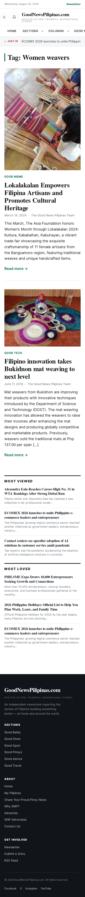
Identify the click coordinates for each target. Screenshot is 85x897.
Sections (30, 31)
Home (12, 31)
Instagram (31, 888)
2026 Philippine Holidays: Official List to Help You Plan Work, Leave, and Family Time (41, 607)
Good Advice (13, 759)
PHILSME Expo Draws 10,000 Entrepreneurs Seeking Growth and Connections (38, 579)
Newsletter (73, 4)
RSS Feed (11, 860)
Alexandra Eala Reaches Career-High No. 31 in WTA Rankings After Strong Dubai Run (39, 491)
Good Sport (12, 745)
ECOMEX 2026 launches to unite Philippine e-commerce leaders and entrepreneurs (38, 515)
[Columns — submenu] (68, 31)
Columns (56, 31)
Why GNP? (11, 806)
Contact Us (12, 826)
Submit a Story (14, 853)
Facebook (10, 888)
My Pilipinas (12, 793)
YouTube (46, 888)
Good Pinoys (13, 752)
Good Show (12, 738)
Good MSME (13, 176)
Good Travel (12, 765)
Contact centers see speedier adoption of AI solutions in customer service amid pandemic (37, 543)
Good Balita (12, 732)
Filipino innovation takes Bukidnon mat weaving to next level (39, 368)
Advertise (11, 813)
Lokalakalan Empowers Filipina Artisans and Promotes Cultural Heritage (37, 196)
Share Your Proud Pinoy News (25, 799)
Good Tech (13, 353)
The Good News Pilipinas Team (53, 215)
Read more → (16, 268)
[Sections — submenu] (42, 31)
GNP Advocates (15, 819)
